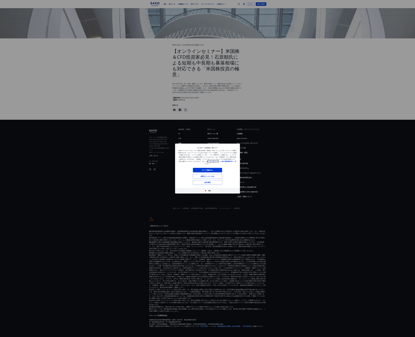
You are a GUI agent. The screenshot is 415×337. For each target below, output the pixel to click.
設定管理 (207, 182)
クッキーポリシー (213, 161)
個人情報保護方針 (227, 161)
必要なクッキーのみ (207, 176)
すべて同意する (207, 170)
